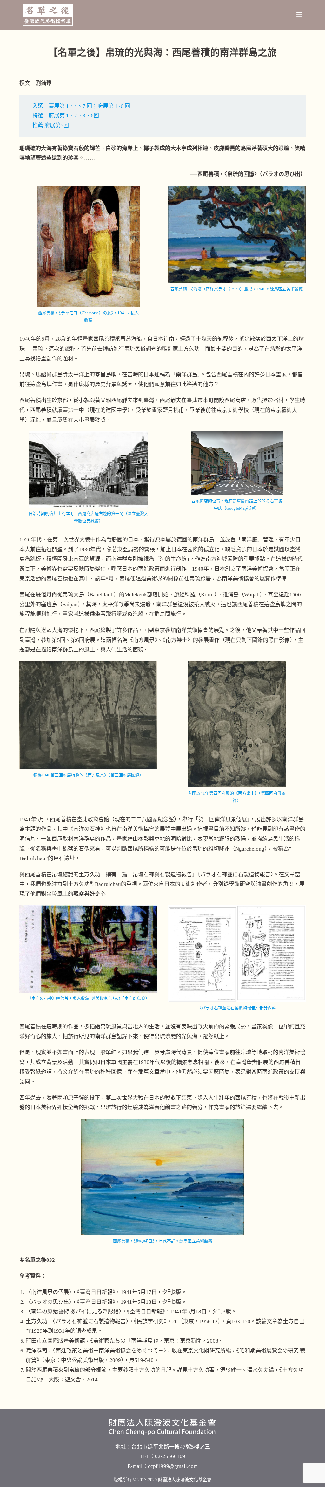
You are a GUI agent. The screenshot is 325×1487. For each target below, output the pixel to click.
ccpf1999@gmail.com (173, 1466)
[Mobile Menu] (299, 14)
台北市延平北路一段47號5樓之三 (170, 1447)
